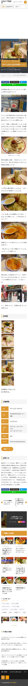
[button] (2, 621)
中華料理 (11, 577)
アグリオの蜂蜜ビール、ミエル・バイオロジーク (8, 502)
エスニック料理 (15, 603)
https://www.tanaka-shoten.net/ (17, 441)
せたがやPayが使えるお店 (15, 671)
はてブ (24, 82)
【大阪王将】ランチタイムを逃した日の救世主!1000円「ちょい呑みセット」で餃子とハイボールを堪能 (13, 662)
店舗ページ (7, 449)
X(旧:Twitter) (15, 82)
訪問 (6, 160)
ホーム (4, 75)
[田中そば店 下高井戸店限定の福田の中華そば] (7, 326)
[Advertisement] (14, 24)
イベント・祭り (6, 603)
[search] (25, 6)
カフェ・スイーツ (7, 606)
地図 (11, 416)
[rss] (7, 677)
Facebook (6, 82)
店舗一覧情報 (4, 671)
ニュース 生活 (14, 609)
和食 (11, 612)
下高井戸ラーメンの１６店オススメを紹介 (7, 569)
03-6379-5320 (13, 421)
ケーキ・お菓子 (16, 606)
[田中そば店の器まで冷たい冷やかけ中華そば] (7, 353)
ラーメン (5, 69)
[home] (3, 677)
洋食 (24, 612)
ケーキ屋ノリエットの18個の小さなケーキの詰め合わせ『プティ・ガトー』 (19, 502)
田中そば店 (17, 69)
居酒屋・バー (18, 612)
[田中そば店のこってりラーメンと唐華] (7, 340)
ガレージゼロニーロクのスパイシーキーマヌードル (20, 550)
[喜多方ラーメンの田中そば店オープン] (7, 379)
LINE (15, 84)
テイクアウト (6, 609)
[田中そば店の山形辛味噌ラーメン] (7, 366)
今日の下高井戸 (11, 2)
